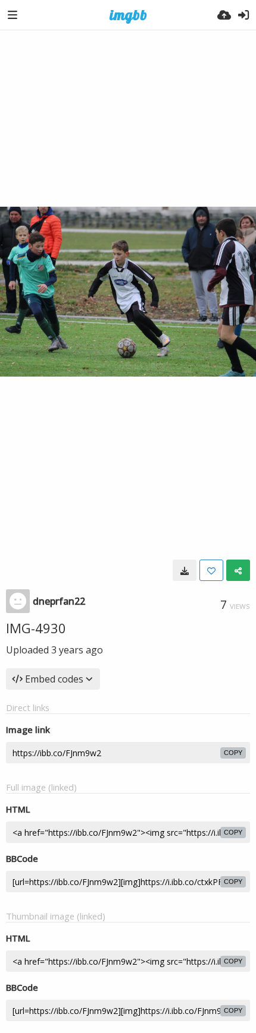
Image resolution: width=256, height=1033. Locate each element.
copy (233, 752)
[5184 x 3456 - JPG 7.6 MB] (184, 570)
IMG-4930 (36, 628)
